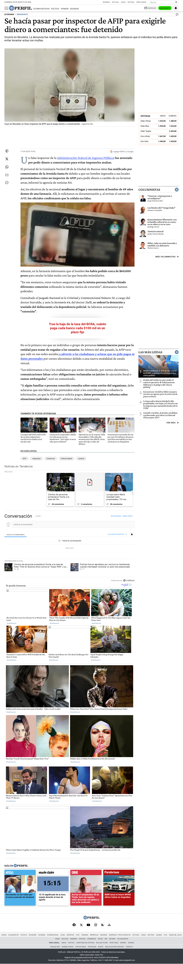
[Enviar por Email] (6, 175)
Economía (32, 935)
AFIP (24, 459)
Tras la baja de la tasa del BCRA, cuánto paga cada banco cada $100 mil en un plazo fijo (77, 328)
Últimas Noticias (41, 9)
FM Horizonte (122, 939)
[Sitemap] (109, 925)
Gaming (159, 935)
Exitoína (131, 2)
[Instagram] (95, 925)
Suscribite (164, 8)
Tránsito (129, 947)
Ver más (171, 423)
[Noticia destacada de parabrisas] (119, 873)
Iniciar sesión (116, 516)
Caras (123, 2)
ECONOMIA (9, 14)
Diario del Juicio (175, 935)
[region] (69, 548)
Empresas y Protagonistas (120, 935)
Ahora (3, 935)
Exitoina (151, 935)
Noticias (115, 2)
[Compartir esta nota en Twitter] (6, 158)
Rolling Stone (102, 943)
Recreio (123, 943)
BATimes (112, 939)
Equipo (100, 947)
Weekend (73, 939)
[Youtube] (88, 925)
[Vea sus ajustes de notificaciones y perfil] (175, 8)
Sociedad (74, 9)
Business (106, 2)
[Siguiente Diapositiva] (132, 492)
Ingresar (152, 8)
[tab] (15, 534)
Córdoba (84, 935)
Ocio (77, 935)
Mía (106, 939)
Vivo (165, 935)
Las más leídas (150, 352)
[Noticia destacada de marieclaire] (53, 873)
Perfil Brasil (141, 2)
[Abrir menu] (6, 8)
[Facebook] (74, 925)
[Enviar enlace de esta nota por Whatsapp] (6, 167)
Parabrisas (91, 939)
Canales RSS (55, 947)
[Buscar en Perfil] (176, 2)
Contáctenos (80, 947)
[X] (81, 925)
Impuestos (36, 459)
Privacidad (92, 947)
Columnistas (149, 189)
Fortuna (82, 939)
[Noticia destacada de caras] (86, 873)
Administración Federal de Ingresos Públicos (85, 158)
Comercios (51, 459)
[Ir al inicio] (20, 8)
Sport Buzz (113, 943)
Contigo (71, 943)
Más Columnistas (166, 257)
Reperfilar (94, 935)
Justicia (81, 459)
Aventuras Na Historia (85, 943)
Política (55, 9)
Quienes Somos (67, 947)
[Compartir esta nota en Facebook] (6, 150)
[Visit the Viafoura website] (129, 580)
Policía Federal (66, 459)
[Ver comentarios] (177, 15)
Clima (62, 935)
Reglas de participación (114, 947)
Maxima (131, 943)
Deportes (70, 935)
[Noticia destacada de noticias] (20, 873)
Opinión (64, 9)
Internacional (53, 935)
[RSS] (102, 925)
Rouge (100, 939)
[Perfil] (21, 866)
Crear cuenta (128, 516)
